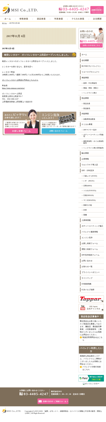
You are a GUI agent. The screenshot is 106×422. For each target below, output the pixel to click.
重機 (85, 215)
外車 (85, 210)
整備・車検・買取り (91, 88)
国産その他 (87, 205)
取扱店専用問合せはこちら (92, 338)
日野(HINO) (87, 186)
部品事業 (85, 98)
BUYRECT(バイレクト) (91, 66)
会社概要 (85, 60)
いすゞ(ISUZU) (88, 181)
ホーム (84, 55)
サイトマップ (87, 278)
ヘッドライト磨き (90, 93)
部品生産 (86, 104)
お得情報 (85, 159)
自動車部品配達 (89, 119)
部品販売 (86, 108)
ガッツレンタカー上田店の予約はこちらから (20, 80)
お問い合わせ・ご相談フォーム (53, 401)
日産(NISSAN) (88, 195)
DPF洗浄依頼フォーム (90, 255)
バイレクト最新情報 (90, 232)
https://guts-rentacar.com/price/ (13, 88)
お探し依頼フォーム (90, 243)
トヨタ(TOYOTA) (89, 191)
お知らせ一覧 (87, 266)
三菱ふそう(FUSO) (90, 176)
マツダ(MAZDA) (89, 200)
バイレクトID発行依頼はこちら (91, 368)
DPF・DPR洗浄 (88, 170)
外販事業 (85, 114)
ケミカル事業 (87, 124)
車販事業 (85, 78)
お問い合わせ (87, 261)
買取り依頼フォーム (90, 249)
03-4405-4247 (74, 9)
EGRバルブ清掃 (88, 290)
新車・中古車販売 (90, 83)
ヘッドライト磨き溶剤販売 (93, 148)
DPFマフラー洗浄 (89, 130)
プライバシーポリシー (91, 272)
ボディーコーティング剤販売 (93, 135)
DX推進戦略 (86, 284)
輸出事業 (85, 153)
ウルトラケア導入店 (90, 165)
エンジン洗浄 (87, 238)
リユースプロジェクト (91, 72)
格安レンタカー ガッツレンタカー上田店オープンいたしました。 (37, 55)
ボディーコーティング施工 (92, 226)
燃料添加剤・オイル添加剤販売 (93, 142)
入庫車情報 (86, 220)
